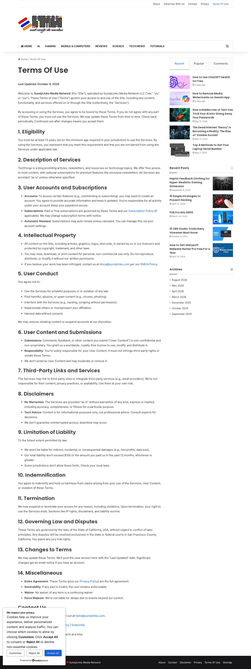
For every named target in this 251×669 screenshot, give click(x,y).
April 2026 (178, 291)
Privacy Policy (89, 581)
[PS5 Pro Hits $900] (223, 217)
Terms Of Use (220, 3)
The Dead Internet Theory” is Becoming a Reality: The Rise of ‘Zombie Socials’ (212, 131)
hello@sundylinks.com (90, 615)
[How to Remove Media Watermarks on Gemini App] (180, 98)
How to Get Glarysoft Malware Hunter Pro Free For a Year (190, 249)
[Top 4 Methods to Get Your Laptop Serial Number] (180, 150)
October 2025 (180, 308)
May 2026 (178, 285)
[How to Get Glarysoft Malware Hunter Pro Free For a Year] (223, 250)
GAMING (50, 46)
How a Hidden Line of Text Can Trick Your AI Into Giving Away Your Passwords (213, 113)
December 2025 (181, 302)
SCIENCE (118, 46)
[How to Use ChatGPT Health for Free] (180, 82)
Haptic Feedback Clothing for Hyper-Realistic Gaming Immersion (190, 182)
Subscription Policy (141, 211)
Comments (221, 63)
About (156, 3)
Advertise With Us (174, 3)
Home (24, 59)
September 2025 (182, 314)
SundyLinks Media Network (85, 662)
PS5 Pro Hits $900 (181, 212)
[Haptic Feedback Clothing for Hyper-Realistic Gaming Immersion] (223, 183)
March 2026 (179, 296)
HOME (28, 46)
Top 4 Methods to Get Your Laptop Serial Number (211, 147)
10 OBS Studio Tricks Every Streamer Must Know (187, 230)
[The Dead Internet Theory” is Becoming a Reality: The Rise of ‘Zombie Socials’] (180, 132)
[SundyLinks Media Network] (41, 24)
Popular (199, 63)
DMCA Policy (148, 264)
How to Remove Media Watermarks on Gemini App (211, 95)
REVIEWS (101, 46)
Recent (179, 63)
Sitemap (227, 662)
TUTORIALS (157, 46)
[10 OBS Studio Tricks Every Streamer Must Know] (223, 234)
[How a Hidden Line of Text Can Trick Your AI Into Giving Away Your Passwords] (180, 115)
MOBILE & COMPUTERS (75, 46)
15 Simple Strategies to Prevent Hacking (185, 198)
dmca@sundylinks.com (114, 264)
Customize (15, 653)
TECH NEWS (137, 46)
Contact (192, 3)
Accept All (53, 653)
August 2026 (179, 279)
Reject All (34, 653)
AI (38, 46)
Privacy (205, 3)
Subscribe (78, 625)
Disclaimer (185, 662)
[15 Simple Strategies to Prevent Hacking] (223, 201)
